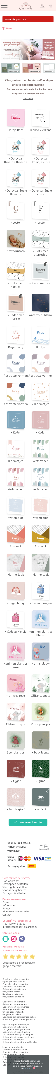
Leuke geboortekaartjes (13, 1047)
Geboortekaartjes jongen (14, 989)
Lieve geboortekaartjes (13, 1054)
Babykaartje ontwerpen (13, 994)
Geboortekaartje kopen (13, 1039)
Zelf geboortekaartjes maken (16, 1029)
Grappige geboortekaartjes (15, 1052)
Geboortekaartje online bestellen (18, 1037)
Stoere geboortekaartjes (14, 1009)
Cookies (27, 1068)
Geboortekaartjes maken (13, 986)
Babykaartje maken (11, 991)
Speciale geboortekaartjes (14, 1049)
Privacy (6, 908)
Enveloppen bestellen (15, 884)
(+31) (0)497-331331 (13, 923)
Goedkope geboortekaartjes (15, 979)
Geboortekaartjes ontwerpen (15, 1006)
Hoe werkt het (10, 881)
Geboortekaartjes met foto (14, 1004)
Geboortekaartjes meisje (13, 1001)
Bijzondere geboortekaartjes (15, 1024)
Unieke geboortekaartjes (14, 1011)
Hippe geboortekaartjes (13, 981)
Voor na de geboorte (14, 890)
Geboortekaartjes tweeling (14, 1026)
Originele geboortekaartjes (15, 984)
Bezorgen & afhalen (14, 893)
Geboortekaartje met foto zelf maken (19, 1042)
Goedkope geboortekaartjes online (18, 1019)
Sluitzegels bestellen (14, 887)
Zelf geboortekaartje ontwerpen (17, 1034)
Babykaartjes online (11, 1014)
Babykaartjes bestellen (13, 996)
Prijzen (6, 902)
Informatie (8, 905)
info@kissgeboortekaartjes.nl (19, 927)
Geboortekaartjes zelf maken (16, 1031)
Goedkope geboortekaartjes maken (19, 1016)
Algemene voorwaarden (15, 911)
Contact (6, 914)
